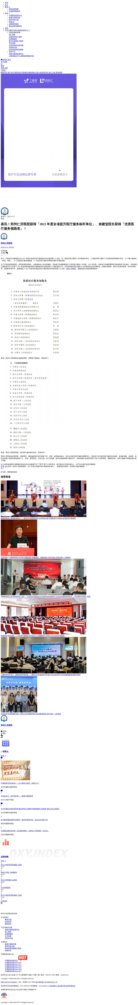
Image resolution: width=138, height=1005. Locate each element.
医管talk (11, 22)
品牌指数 (5, 857)
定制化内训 (9, 938)
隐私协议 (8, 924)
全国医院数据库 (14, 11)
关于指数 (4, 62)
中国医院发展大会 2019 (13, 967)
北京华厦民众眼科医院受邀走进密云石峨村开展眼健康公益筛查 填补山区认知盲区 (30, 809)
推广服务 (8, 932)
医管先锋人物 (14, 20)
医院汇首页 (6, 60)
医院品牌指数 (14, 9)
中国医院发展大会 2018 (13, 969)
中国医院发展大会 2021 (13, 965)
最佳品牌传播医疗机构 (13, 948)
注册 (6, 68)
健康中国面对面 (14, 17)
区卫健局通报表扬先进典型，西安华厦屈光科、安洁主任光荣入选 (24, 820)
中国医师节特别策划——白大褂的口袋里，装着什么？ (20, 783)
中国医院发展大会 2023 (13, 962)
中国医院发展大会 (15, 15)
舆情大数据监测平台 (12, 929)
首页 (6, 2)
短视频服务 (9, 934)
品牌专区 (8, 950)
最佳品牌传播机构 (15, 26)
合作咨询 (8, 921)
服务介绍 (8, 919)
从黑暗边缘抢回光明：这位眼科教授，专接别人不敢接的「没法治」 (25, 831)
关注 (6, 5)
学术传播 (8, 936)
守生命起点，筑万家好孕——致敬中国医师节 (17, 796)
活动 (6, 13)
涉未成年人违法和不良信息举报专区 (62, 986)
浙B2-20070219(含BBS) (9, 982)
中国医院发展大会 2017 (13, 971)
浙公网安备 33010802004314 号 (46, 982)
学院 (6, 28)
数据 (6, 7)
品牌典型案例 (14, 24)
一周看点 (4, 751)
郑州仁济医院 (71, 269)
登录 (2, 68)
